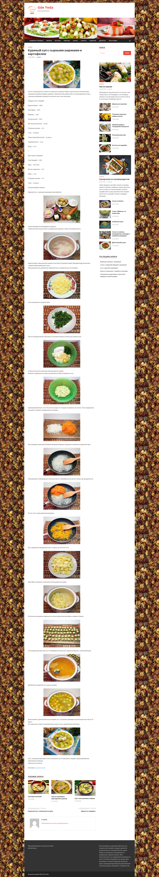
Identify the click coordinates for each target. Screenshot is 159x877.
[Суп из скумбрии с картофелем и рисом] (61, 794)
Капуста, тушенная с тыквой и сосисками (114, 271)
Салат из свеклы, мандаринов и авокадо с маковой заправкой (121, 234)
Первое (49, 40)
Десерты (102, 40)
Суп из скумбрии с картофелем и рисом (59, 798)
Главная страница (36, 40)
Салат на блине (117, 201)
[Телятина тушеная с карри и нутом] (105, 121)
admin (39, 57)
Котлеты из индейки (119, 145)
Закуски (67, 40)
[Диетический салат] (105, 249)
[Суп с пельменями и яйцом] (85, 796)
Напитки (93, 40)
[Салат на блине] (105, 207)
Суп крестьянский (34, 796)
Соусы (75, 40)
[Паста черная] (115, 82)
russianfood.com (40, 768)
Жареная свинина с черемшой (110, 262)
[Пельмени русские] (105, 141)
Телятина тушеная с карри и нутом (119, 115)
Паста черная (105, 86)
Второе (58, 40)
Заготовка (113, 40)
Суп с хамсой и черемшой (109, 268)
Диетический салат (119, 242)
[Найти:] (115, 53)
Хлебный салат (117, 221)
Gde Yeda (45, 7)
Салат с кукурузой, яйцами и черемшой (113, 265)
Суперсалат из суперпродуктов (114, 179)
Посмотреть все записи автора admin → (55, 823)
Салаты (83, 40)
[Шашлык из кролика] (105, 110)
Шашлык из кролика (119, 104)
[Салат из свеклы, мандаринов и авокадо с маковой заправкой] (105, 238)
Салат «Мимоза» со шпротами (119, 212)
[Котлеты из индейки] (105, 152)
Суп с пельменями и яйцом (85, 798)
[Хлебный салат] (105, 228)
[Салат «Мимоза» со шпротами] (105, 218)
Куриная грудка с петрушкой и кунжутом (120, 125)
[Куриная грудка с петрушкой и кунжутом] (105, 131)
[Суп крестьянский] (38, 794)
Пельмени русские (119, 135)
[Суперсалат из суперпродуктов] (115, 175)
